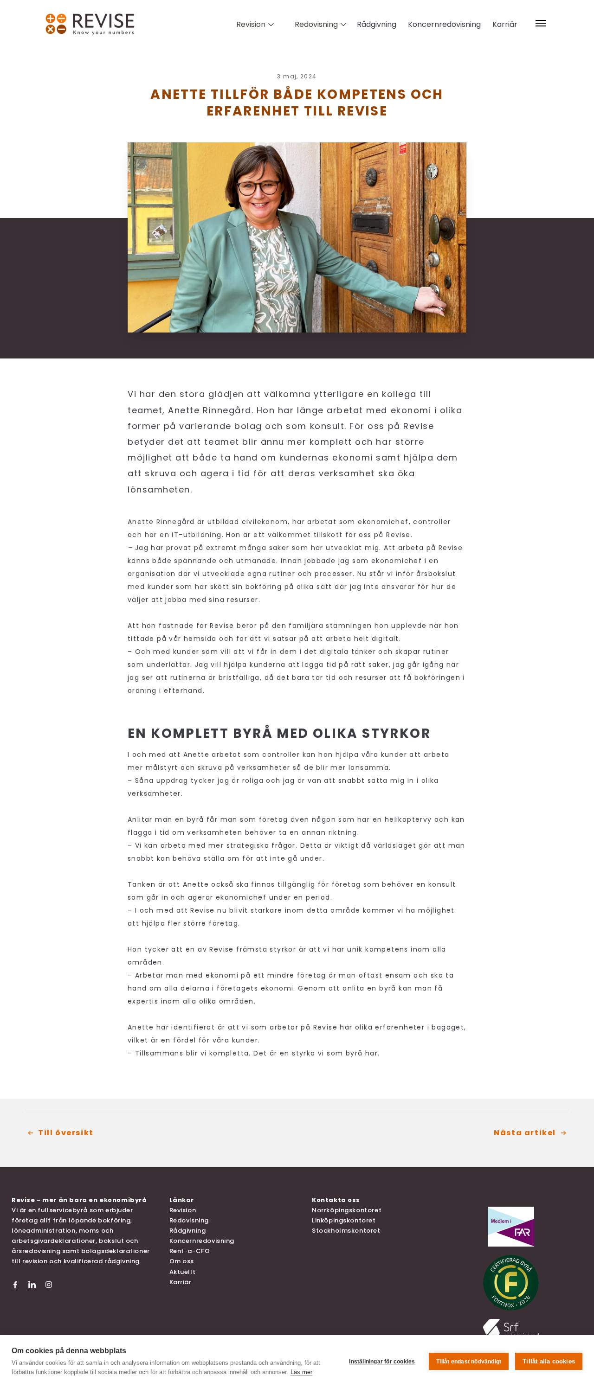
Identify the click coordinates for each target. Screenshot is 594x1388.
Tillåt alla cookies (549, 1361)
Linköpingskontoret (344, 1220)
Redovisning (189, 1220)
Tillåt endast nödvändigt (468, 1361)
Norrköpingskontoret (346, 1210)
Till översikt (66, 1132)
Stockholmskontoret (346, 1230)
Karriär (504, 24)
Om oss (181, 1261)
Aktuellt (182, 1271)
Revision (182, 1210)
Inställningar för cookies (382, 1361)
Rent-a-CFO (189, 1251)
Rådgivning (376, 24)
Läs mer (301, 1372)
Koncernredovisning (444, 24)
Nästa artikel (525, 1132)
